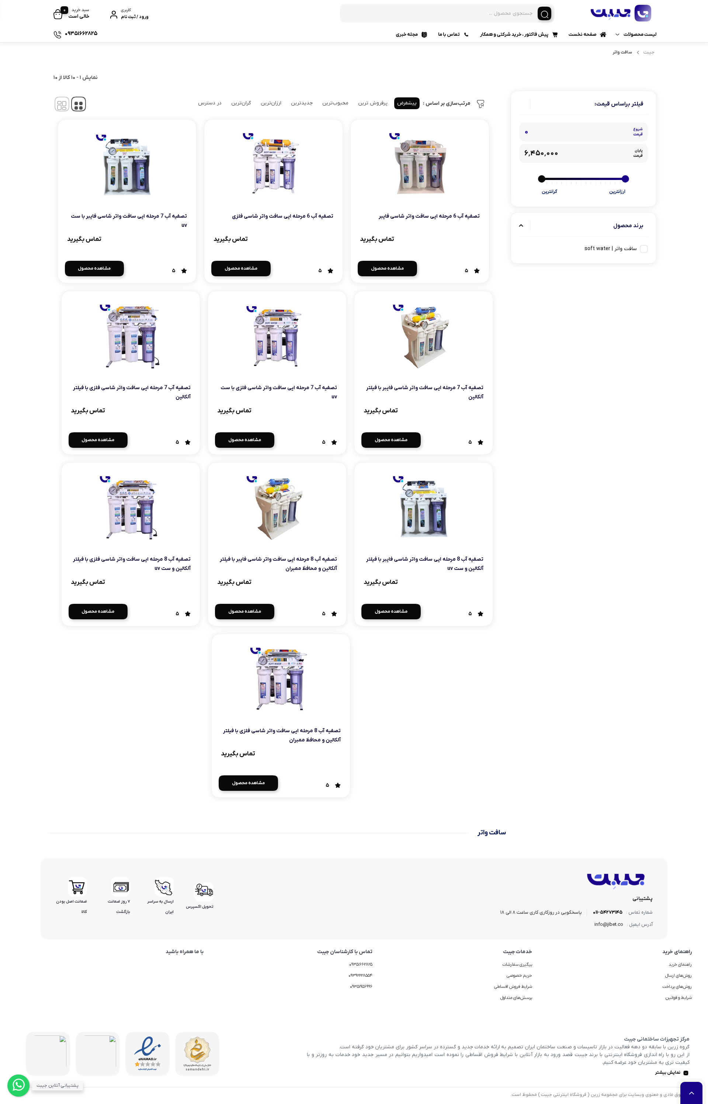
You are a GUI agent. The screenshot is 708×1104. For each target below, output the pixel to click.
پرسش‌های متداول (516, 998)
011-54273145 (607, 912)
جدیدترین (302, 103)
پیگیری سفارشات (517, 965)
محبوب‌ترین (335, 103)
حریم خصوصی (519, 976)
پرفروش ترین (373, 103)
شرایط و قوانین (679, 998)
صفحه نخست (583, 34)
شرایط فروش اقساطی (513, 987)
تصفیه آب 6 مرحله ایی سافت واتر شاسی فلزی (282, 216)
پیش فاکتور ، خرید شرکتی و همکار (514, 34)
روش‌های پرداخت (677, 987)
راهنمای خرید (680, 965)
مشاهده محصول (387, 268)
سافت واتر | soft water (610, 248)
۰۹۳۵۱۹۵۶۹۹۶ (361, 987)
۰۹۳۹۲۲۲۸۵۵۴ (360, 976)
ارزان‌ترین (271, 103)
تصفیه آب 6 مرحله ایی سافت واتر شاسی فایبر (429, 216)
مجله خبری (407, 34)
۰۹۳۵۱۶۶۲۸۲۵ (360, 965)
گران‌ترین (241, 103)
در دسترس (210, 103)
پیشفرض (407, 103)
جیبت (649, 52)
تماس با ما (449, 34)
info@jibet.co (608, 924)
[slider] (625, 179)
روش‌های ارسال (678, 976)
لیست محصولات (640, 34)
